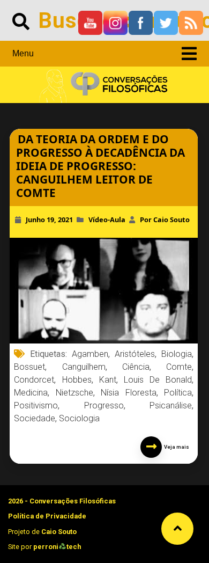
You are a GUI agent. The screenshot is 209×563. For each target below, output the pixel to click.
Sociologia (79, 418)
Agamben (90, 354)
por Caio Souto (165, 219)
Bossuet (29, 367)
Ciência (136, 367)
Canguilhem (84, 367)
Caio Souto (59, 532)
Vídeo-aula (106, 219)
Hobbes (77, 380)
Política (178, 392)
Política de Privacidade (47, 516)
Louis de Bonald (158, 380)
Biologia (176, 354)
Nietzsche (74, 392)
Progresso (104, 405)
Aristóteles (135, 354)
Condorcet (34, 380)
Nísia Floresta (128, 392)
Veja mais (175, 447)
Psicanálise (171, 405)
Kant (107, 380)
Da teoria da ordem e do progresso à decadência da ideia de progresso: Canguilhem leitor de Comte (100, 165)
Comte (179, 367)
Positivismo (36, 405)
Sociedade (34, 418)
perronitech (57, 547)
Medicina (31, 392)
